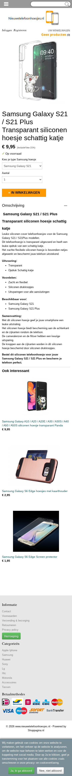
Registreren (20, 30)
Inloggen (7, 30)
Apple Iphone (9, 650)
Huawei (6, 659)
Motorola (7, 677)
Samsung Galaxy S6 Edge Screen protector (29, 556)
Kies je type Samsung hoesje (19, 159)
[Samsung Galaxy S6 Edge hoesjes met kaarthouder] (36, 465)
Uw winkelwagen (59, 30)
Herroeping (11, 636)
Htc (4, 673)
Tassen (6, 687)
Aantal (5, 173)
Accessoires (9, 682)
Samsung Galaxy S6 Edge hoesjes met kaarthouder (35, 491)
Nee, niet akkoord (50, 770)
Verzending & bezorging (15, 620)
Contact (6, 611)
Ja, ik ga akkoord (21, 770)
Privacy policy (10, 629)
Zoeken (66, 4)
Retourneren (9, 625)
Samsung (7, 654)
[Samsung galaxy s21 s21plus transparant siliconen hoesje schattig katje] (36, 72)
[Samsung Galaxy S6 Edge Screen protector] (36, 531)
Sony (5, 664)
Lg (3, 668)
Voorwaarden (9, 615)
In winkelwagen (25, 192)
